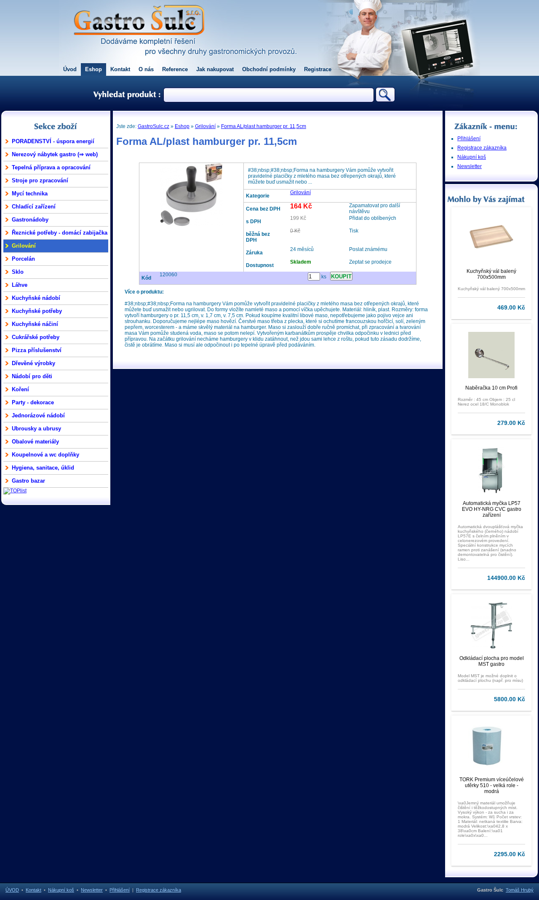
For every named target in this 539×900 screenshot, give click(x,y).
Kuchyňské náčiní (35, 324)
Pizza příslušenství (36, 350)
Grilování (24, 246)
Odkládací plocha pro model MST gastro (491, 661)
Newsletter (469, 166)
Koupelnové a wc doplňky (45, 454)
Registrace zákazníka (482, 148)
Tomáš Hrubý (520, 889)
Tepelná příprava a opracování (51, 167)
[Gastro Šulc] (139, 40)
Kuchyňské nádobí (36, 298)
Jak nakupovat (215, 69)
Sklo (18, 272)
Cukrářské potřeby (35, 337)
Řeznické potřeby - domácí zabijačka (59, 233)
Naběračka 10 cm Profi (491, 388)
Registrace (317, 69)
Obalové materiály (35, 441)
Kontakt (120, 69)
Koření (20, 389)
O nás (146, 69)
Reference (175, 69)
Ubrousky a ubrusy (36, 428)
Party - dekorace (33, 402)
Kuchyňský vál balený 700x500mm (491, 274)
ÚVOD (12, 889)
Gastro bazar (28, 481)
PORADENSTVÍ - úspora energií (53, 141)
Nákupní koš (471, 157)
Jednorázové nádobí (38, 415)
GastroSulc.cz (153, 126)
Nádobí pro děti (32, 376)
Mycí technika (30, 193)
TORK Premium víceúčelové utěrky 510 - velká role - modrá (491, 785)
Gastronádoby (30, 219)
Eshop (93, 69)
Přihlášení (468, 139)
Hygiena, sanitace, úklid (43, 468)
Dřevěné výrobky (33, 363)
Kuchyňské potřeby (37, 311)
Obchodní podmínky (269, 69)
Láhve (19, 285)
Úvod (70, 69)
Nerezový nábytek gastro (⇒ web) (55, 154)
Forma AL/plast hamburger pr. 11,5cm (263, 126)
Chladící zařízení (34, 206)
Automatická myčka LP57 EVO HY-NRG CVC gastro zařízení (491, 509)
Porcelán (23, 259)
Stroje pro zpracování (40, 180)
